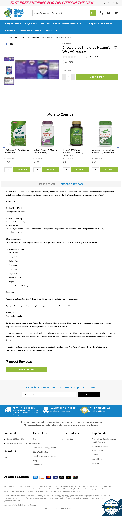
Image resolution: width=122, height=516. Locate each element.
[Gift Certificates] (108, 13)
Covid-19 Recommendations (44, 456)
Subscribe (89, 395)
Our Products (70, 433)
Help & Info (40, 433)
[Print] (16, 44)
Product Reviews (72, 184)
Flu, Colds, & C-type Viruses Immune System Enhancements (54, 23)
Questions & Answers (29, 30)
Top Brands (99, 433)
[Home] (5, 37)
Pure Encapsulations (100, 446)
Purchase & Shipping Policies (44, 448)
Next (118, 147)
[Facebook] (6, 44)
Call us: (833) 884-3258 (15, 439)
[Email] (11, 44)
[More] (20, 23)
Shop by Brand (12, 23)
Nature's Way (97, 450)
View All (95, 463)
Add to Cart (97, 77)
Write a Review (95, 57)
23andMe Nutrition (40, 452)
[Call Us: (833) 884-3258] (101, 13)
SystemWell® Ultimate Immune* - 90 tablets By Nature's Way (73, 153)
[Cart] (116, 13)
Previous (3, 147)
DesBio (95, 455)
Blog (35, 460)
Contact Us (50, 30)
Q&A (35, 439)
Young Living (97, 459)
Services (9, 30)
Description (47, 184)
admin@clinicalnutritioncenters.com (20, 443)
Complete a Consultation (100, 23)
